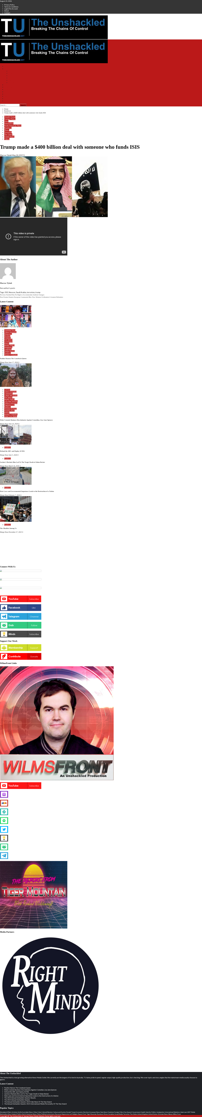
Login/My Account (11, 9)
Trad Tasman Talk (14, 78)
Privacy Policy (9, 5)
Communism (8, 393)
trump (37, 292)
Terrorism (8, 132)
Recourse (58, 1114)
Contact (7, 13)
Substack (7, 85)
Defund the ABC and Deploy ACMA (12, 451)
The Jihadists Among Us (8, 528)
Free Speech (8, 340)
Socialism (111, 1114)
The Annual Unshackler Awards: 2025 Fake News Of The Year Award (28, 1102)
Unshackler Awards (10, 94)
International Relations (172, 1112)
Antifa (20, 1112)
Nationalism (8, 123)
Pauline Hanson (9, 351)
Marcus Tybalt (6, 155)
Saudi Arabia (21, 292)
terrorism (31, 292)
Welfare (6, 412)
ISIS (6, 292)
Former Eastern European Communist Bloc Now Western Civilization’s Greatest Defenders (31, 297)
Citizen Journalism (10, 332)
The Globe (8, 134)
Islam (6, 121)
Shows (6, 69)
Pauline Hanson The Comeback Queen (13, 358)
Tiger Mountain (13, 75)
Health (143, 1112)
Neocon (12, 292)
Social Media (119, 1114)
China (35, 1112)
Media (193, 1112)
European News (95, 1112)
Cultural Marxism (47, 1112)
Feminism (7, 338)
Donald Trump (9, 117)
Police (39, 1114)
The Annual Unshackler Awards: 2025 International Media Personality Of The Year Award (35, 1104)
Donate (6, 89)
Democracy (8, 334)
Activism (7, 390)
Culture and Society (10, 395)
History (6, 98)
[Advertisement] (101, 548)
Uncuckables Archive (15, 82)
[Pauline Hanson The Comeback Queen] (16, 327)
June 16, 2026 (13, 424)
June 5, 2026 (13, 455)
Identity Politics (9, 345)
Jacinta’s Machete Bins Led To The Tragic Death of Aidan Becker (22, 462)
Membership (8, 87)
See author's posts (7, 288)
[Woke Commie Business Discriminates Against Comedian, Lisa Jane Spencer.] (16, 386)
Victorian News (9, 411)
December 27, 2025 (15, 532)
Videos (6, 139)
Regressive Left (9, 405)
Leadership (8, 349)
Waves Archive (13, 80)
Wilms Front (12, 73)
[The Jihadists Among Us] (16, 521)
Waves (170, 1114)
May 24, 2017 (17, 155)
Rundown (8, 128)
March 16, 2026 (14, 466)
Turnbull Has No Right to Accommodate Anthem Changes (22, 295)
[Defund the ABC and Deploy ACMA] (16, 444)
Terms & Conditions (11, 7)
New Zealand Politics (15, 1114)
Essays (6, 96)
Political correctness (10, 403)
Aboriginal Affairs (5, 1112)
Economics (79, 1112)
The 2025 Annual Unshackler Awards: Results (20, 1098)
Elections (7, 336)
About (6, 11)
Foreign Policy (9, 119)
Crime (39, 1112)
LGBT (189, 1112)
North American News (12, 126)
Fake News (104, 1112)
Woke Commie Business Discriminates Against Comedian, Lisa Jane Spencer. (26, 420)
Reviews (7, 101)
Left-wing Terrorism (11, 401)
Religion (75, 1114)
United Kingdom (142, 1114)
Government (8, 341)
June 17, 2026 (13, 362)
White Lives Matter (10, 416)
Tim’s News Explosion (16, 71)
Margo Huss (4, 362)
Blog (5, 92)
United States (9, 137)
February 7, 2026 (15, 495)
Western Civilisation (11, 355)
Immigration (8, 347)
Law (185, 1112)
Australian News (9, 330)
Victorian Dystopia (10, 409)
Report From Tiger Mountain (87, 1114)
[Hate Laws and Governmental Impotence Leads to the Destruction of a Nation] (16, 484)
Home (6, 66)
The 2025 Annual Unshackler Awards (17, 1100)
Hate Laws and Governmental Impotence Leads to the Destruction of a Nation (27, 491)
